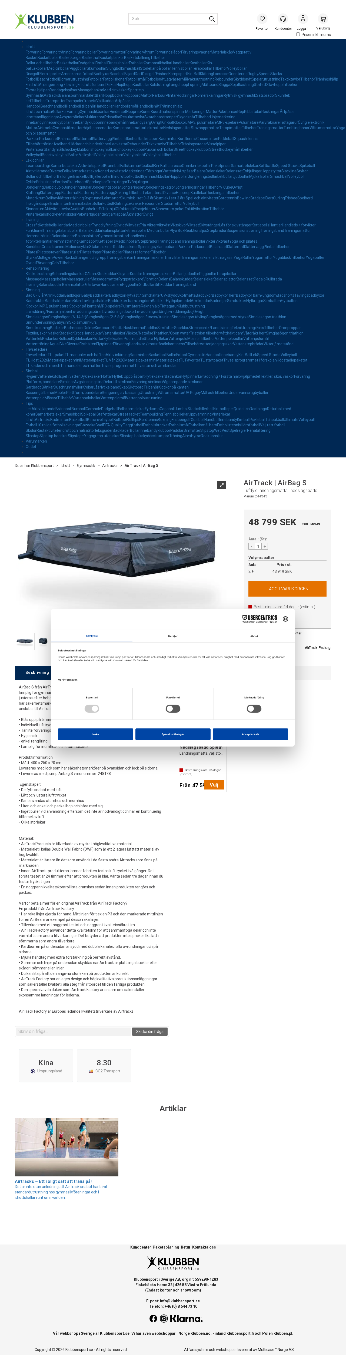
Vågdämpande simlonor (182, 382)
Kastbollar (198, 63)
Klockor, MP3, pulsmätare (195, 122)
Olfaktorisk (125, 209)
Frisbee (162, 74)
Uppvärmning (200, 414)
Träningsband (272, 230)
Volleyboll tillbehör (160, 155)
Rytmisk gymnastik (240, 95)
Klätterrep (86, 192)
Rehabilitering (37, 268)
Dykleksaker (82, 338)
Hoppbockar (113, 95)
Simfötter (165, 328)
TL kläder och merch (43, 365)
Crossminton (207, 138)
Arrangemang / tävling (58, 84)
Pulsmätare (249, 122)
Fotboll (31, 79)
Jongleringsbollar (202, 176)
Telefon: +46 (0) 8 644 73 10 (173, 1306)
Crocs (79, 333)
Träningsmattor (270, 128)
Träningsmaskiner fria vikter (157, 257)
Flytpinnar (104, 344)
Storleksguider (100, 430)
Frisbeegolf (181, 419)
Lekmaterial (153, 192)
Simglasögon (37, 317)
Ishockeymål (100, 149)
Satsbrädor (265, 95)
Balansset (66, 138)
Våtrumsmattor (323, 128)
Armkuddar (54, 295)
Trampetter (56, 101)
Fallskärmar (130, 165)
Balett (91, 95)
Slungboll (114, 68)
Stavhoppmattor (205, 128)
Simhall (32, 371)
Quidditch (242, 409)
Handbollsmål (125, 106)
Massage (33, 279)
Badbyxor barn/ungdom (256, 295)
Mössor (193, 338)
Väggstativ (242, 52)
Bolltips (133, 419)
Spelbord (305, 198)
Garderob (34, 387)
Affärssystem (196, 1349)
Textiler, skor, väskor (43, 333)
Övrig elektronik (311, 122)
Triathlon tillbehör (205, 333)
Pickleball (226, 138)
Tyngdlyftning (104, 225)
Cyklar (31, 182)
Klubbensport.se (114, 1333)
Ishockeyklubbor (76, 149)
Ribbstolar (252, 111)
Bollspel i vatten (67, 376)
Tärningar (154, 171)
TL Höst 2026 (37, 360)
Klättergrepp (50, 192)
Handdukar (93, 333)
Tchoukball (274, 419)
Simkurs (90, 322)
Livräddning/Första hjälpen (48, 311)
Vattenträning (37, 344)
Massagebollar (53, 279)
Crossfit (32, 225)
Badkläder (121, 430)
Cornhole (93, 409)
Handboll (33, 106)
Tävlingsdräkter (95, 301)
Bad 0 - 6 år (35, 295)
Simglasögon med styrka (227, 317)
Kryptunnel (93, 198)
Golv (55, 263)
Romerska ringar (209, 95)
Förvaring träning (56, 52)
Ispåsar (71, 90)
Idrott (30, 47)
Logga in (303, 19)
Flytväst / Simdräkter (143, 295)
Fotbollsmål (136, 79)
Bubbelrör (90, 209)
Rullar (247, 257)
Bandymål (53, 149)
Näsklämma (134, 328)
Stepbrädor (217, 230)
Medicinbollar (58, 68)
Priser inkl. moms (316, 34)
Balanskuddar (90, 230)
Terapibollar (202, 68)
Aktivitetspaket (91, 165)
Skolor (31, 430)
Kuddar (136, 274)
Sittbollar (147, 284)
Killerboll (206, 409)
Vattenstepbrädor (248, 344)
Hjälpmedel (250, 376)
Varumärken (36, 441)
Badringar (218, 301)
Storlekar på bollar (155, 68)
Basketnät (90, 57)
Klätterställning (71, 198)
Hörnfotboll (250, 425)
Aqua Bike (58, 344)
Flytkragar (254, 301)
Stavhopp (274, 84)
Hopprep (133, 111)
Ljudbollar (241, 176)
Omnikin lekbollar (196, 165)
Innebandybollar (57, 122)
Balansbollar (68, 230)
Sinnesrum (35, 209)
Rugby (253, 74)
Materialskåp (222, 52)
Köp (287, 589)
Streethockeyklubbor (191, 149)
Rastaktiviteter (49, 430)
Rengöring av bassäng (121, 392)
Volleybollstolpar (109, 155)
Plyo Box (177, 230)
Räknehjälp (150, 306)
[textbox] (73, 1031)
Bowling (244, 198)
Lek (254, 355)
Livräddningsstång (151, 311)
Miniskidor (67, 214)
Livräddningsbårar (86, 311)
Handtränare (111, 284)
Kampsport (177, 74)
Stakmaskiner (101, 247)
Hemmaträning (39, 236)
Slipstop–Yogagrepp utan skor (94, 436)
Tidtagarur (289, 122)
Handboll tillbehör (80, 106)
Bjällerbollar (101, 176)
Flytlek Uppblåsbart (128, 376)
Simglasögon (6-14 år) (67, 317)
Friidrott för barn (91, 84)
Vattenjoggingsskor (216, 344)
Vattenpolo (177, 338)
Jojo (60, 187)
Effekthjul (107, 209)
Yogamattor (262, 257)
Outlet (31, 446)
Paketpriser (227, 111)
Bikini (77, 301)
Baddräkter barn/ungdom (130, 301)
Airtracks (51, 95)
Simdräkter (236, 301)
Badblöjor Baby (77, 295)
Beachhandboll (53, 106)
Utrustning (149, 392)
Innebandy (35, 122)
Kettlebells (48, 225)
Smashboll (72, 414)
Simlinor (67, 382)
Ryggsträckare (130, 279)
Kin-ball (167, 122)
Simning (33, 290)
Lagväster (173, 79)
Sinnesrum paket (170, 209)
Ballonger (65, 176)
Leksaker (134, 203)
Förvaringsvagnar (196, 52)
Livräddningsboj (180, 311)
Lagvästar (118, 144)
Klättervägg (102, 138)
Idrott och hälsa (39, 111)
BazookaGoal (91, 425)
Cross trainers (53, 247)
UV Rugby (192, 392)
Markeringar (195, 111)
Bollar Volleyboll (81, 155)
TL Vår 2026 (114, 360)
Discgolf (32, 74)
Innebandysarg (138, 122)
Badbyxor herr (224, 295)
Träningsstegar (194, 144)
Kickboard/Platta (109, 328)
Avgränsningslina (89, 382)
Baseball (117, 74)
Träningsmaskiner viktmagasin (207, 257)
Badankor (50, 338)
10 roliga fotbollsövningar (58, 425)
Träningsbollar (193, 241)
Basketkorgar (70, 57)
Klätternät (83, 138)
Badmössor (74, 328)
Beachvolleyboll (55, 155)
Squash (240, 138)
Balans (200, 171)
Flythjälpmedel (178, 301)
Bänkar (48, 387)
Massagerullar (78, 279)
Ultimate (291, 419)
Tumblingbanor (297, 128)
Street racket (128, 414)
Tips (29, 403)
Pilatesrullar (70, 252)
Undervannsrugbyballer (248, 392)
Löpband (170, 247)
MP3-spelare (228, 122)
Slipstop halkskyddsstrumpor (144, 436)
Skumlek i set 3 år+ (170, 198)
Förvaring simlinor (146, 382)
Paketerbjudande (91, 214)
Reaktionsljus (195, 230)
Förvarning (71, 111)
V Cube (226, 187)
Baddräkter (99, 295)
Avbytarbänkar (72, 117)
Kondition (34, 247)
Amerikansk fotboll (77, 74)
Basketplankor (111, 57)
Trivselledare (37, 349)
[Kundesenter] (283, 18)
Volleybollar (237, 68)
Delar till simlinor (117, 382)
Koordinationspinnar (168, 111)
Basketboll (82, 176)
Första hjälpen (38, 90)
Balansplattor (113, 230)
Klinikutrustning (39, 274)
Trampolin (74, 101)
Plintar (171, 95)
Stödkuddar (107, 274)
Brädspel (258, 198)
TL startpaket (211, 360)
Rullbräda (274, 279)
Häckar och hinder (85, 144)
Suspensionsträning (244, 230)
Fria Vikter (148, 225)
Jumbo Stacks (187, 409)
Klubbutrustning (191, 306)
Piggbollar (78, 68)
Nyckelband (109, 387)
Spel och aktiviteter (202, 198)
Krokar (88, 387)
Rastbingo (258, 409)
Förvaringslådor (168, 52)
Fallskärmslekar (131, 409)
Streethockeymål (224, 149)
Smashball (131, 68)
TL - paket (56, 355)
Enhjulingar (252, 171)
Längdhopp (178, 84)
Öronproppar (290, 328)
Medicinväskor (115, 90)
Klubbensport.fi (240, 1333)
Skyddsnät (243, 79)
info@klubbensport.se (180, 1301)
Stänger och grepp (91, 257)
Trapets (89, 101)
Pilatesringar (91, 252)
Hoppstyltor (271, 171)
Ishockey (51, 214)
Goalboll (197, 419)
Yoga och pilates (243, 241)
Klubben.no (201, 1333)
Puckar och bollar (159, 149)
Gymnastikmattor (68, 128)
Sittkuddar (163, 284)
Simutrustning (38, 328)
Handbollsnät (148, 106)
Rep (240, 111)
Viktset (193, 225)
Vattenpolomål (256, 338)
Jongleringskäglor (160, 187)
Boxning (165, 419)
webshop (224, 1349)
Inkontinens (175, 344)
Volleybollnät (134, 155)
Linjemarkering (222, 117)
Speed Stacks (270, 74)
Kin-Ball (193, 74)
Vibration (201, 209)
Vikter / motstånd (279, 344)
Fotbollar (136, 63)
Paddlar (150, 328)
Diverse (55, 171)
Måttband (210, 84)
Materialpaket (92, 360)
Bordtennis (187, 138)
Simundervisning (40, 322)
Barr (99, 95)
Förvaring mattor (111, 52)
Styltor (302, 171)
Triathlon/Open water (171, 333)
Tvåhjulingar (137, 182)
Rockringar (186, 95)
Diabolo (50, 187)
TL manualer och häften (85, 355)
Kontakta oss (204, 1247)
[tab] (37, 673)
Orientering (238, 74)
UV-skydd (169, 295)
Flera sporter (50, 74)
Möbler (60, 392)
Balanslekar (216, 171)
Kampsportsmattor (129, 128)
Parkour (159, 95)
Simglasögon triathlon (267, 317)
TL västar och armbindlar (155, 365)
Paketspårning (166, 1247)
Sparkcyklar (97, 182)
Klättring (33, 192)
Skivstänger (209, 225)
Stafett (260, 84)
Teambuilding (151, 414)
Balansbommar (72, 95)
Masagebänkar (90, 90)
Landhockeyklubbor (127, 149)
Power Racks (64, 257)
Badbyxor (102, 74)
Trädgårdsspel (38, 203)
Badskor (159, 301)
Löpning (195, 84)
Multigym (45, 257)
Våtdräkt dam (231, 333)
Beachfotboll (48, 79)
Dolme (89, 328)
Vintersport (35, 149)
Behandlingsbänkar (68, 274)
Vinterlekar (35, 214)
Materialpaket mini (64, 360)
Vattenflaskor (113, 333)
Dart (138, 74)
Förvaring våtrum (140, 52)
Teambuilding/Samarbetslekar (52, 165)
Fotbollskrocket (156, 425)
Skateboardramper (160, 117)
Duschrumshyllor (68, 387)
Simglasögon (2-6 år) (104, 317)
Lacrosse (220, 74)
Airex (186, 436)
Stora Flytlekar (156, 338)
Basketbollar (48, 57)
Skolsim (76, 322)
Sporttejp (136, 90)
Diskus (111, 84)
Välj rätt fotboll (272, 425)
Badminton (168, 138)
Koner (146, 111)
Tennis (252, 138)
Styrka (31, 257)
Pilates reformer (137, 252)
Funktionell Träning (42, 230)
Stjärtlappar (116, 214)
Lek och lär (35, 160)
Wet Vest (221, 430)
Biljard (129, 74)
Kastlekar (90, 171)
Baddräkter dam (59, 301)
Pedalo (260, 279)
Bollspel (65, 338)
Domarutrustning (73, 79)
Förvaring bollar (84, 52)
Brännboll (112, 165)
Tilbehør (246, 149)
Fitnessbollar (118, 63)
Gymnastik (35, 95)
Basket (32, 57)
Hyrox (196, 436)
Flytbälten (289, 301)
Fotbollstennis (229, 425)
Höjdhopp (125, 84)
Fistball (101, 63)
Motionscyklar (77, 247)
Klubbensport (42, 465)
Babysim (61, 322)
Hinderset (118, 111)
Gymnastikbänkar (95, 111)
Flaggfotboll (133, 425)
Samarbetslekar (244, 165)
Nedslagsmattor (177, 128)
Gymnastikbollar (157, 63)
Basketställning (137, 57)
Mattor (146, 95)
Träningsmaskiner (157, 274)
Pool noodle (134, 338)
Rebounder (224, 79)
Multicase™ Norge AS (276, 1349)
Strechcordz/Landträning (210, 328)
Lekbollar (39, 68)
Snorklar (181, 328)
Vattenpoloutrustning (144, 398)
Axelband (62, 144)
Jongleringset (133, 187)
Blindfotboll (121, 176)
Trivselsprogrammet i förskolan (250, 360)
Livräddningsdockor (118, 311)
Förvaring (34, 52)
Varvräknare (269, 122)
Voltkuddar (105, 101)
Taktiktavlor (290, 79)
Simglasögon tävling (189, 317)
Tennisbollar (181, 68)
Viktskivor (179, 225)
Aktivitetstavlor (57, 209)
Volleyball (306, 419)
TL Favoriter (190, 360)
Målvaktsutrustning (198, 79)
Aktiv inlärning (118, 355)
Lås (96, 387)
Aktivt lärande (37, 171)
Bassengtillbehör (40, 392)
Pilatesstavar (48, 252)
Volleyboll (34, 155)
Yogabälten (315, 257)
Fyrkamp (152, 409)
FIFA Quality (113, 425)
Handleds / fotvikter (299, 225)
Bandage (57, 90)
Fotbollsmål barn (203, 425)
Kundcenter (140, 1247)
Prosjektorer (144, 209)
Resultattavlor (132, 117)
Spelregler (238, 430)
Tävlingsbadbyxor (309, 295)
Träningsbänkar (120, 257)
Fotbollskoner (114, 79)
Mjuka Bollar (259, 176)
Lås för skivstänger (235, 225)
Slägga (224, 84)
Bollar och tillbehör (41, 63)
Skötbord (136, 387)
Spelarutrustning (266, 79)
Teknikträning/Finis (248, 328)
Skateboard (77, 182)
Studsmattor (172, 203)
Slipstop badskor (53, 436)
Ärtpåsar (122, 101)
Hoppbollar (178, 176)
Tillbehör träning (40, 144)
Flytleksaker (114, 338)
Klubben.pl (283, 1333)
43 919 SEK (282, 571)
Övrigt (156, 122)
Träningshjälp (326, 79)
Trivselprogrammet (117, 365)
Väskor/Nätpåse (139, 333)
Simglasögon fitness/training (147, 317)
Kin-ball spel (223, 409)
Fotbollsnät (155, 79)
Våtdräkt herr (254, 333)
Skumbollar (96, 68)
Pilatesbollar (112, 252)
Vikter (210, 241)
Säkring (121, 192)
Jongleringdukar (78, 187)
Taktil (189, 209)
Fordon (61, 182)
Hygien (31, 376)
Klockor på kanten (84, 306)
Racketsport (148, 138)
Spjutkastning (242, 84)
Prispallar (112, 117)
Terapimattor (230, 128)
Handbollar (180, 63)
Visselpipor (216, 144)
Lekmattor (154, 128)
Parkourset (48, 138)
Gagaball (167, 409)
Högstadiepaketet (292, 360)
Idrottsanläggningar (42, 117)
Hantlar (63, 225)
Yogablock (282, 257)
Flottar (98, 338)
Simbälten (272, 301)
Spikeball (307, 165)
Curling (279, 198)
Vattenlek (170, 171)
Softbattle (267, 165)
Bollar (57, 111)
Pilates (31, 252)
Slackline (289, 171)
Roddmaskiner (125, 247)
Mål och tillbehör (215, 392)
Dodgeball (86, 63)
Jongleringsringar (190, 187)
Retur (186, 1247)
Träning (32, 220)
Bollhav (52, 198)
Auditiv (76, 209)
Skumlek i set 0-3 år (137, 198)
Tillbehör (157, 57)
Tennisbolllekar (176, 414)
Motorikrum (36, 198)
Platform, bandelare (43, 382)
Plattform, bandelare (84, 392)
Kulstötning (159, 84)
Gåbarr (91, 274)
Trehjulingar (117, 182)
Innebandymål (113, 122)
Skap (123, 387)
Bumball (79, 409)
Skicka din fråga (150, 1031)
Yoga (238, 257)
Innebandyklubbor (86, 122)
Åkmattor (134, 214)
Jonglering (35, 187)
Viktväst (133, 225)
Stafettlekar (107, 414)
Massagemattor (104, 279)
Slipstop (207, 430)
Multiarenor (94, 117)
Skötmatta (186, 295)
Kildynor (123, 274)
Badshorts (285, 295)
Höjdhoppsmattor (98, 128)
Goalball (147, 165)
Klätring (206, 74)
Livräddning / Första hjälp (219, 376)
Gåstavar (93, 284)
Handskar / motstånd (147, 344)
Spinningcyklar (150, 247)
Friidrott (32, 84)
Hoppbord (132, 95)
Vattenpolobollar (229, 338)
